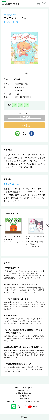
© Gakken (25, 417)
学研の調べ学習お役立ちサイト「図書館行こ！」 (24, 347)
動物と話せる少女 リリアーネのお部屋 (21, 284)
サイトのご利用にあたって (24, 388)
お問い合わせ (24, 399)
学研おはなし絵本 (10, 15)
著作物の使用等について (24, 393)
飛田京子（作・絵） (11, 22)
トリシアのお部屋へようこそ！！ (18, 299)
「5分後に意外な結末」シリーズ (18, 364)
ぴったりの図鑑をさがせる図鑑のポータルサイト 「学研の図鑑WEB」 (24, 331)
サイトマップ (24, 396)
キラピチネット (11, 315)
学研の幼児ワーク (12, 268)
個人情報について (24, 390)
